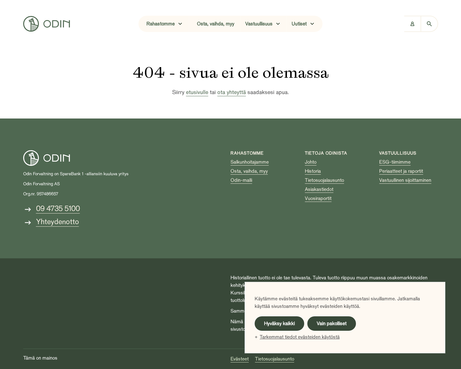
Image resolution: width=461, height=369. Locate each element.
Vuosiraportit (318, 198)
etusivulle (197, 92)
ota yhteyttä (231, 92)
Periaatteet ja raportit (401, 171)
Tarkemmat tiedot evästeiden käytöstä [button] (300, 337)
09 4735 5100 (58, 208)
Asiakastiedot (319, 189)
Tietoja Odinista (326, 153)
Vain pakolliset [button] (332, 323)
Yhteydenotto (57, 221)
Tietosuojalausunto (324, 180)
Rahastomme (247, 153)
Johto (310, 162)
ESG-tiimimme (395, 162)
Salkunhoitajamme (249, 162)
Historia (313, 171)
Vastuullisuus (397, 153)
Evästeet (239, 359)
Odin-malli (241, 180)
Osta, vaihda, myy (215, 24)
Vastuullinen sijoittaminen (405, 180)
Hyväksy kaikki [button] (279, 323)
